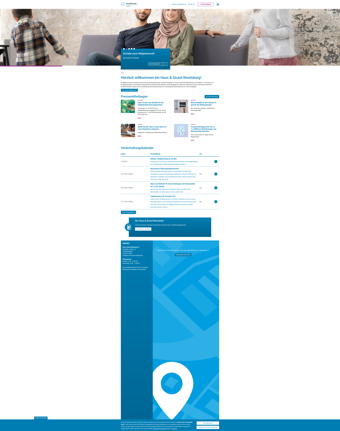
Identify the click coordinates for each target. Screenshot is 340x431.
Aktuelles (191, 4)
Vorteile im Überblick (179, 4)
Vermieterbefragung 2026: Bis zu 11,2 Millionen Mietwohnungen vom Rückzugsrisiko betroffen (203, 129)
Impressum (174, 428)
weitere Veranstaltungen (128, 212)
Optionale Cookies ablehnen (208, 427)
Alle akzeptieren (207, 423)
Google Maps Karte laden (183, 255)
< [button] (161, 64)
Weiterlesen (154, 64)
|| (164, 64)
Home (122, 73)
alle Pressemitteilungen (212, 96)
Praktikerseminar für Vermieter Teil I (163, 196)
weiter (139, 118)
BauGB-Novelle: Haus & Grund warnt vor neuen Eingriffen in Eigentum (152, 128)
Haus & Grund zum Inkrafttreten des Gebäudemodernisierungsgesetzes (151, 104)
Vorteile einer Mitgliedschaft (129, 90)
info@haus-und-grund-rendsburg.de (133, 255)
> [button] (167, 64)
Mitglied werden (206, 4)
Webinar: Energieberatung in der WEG (163, 159)
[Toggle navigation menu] (217, 4)
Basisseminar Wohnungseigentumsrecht (164, 169)
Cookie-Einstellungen (41, 418)
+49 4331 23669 (127, 253)
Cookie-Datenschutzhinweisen (160, 428)
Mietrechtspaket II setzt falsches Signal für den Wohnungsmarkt (204, 104)
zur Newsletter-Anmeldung (143, 229)
